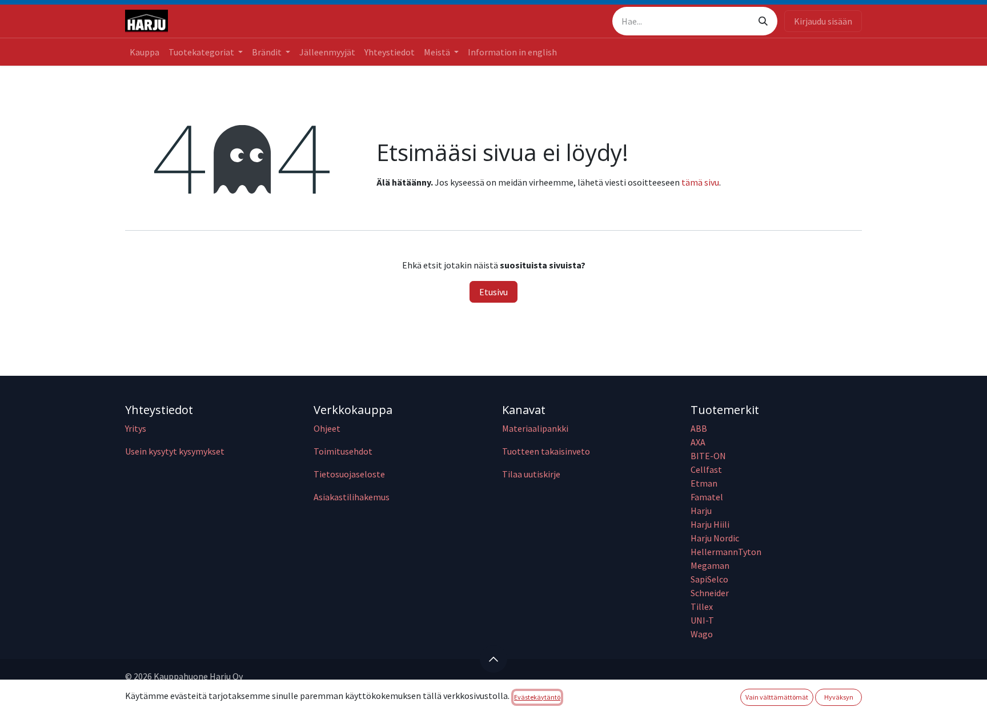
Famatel (708, 497)
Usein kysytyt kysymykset (174, 451)
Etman (704, 483)
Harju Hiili (710, 524)
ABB (699, 428)
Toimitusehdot (343, 451)
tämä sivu (700, 182)
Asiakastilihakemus (352, 497)
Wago (702, 634)
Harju (701, 510)
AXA (698, 442)
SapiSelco (709, 579)
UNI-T (702, 620)
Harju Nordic (715, 538)
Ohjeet (327, 428)
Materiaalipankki (535, 428)
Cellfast (707, 469)
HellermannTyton (727, 551)
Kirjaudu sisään (823, 21)
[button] (493, 659)
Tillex (702, 606)
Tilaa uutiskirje (531, 474)
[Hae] (763, 21)
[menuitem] (144, 52)
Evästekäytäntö (537, 697)
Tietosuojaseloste (349, 474)
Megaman (710, 565)
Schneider (711, 592)
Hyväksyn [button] (838, 697)
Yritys (135, 428)
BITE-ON (708, 455)
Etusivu (493, 292)
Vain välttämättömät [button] (776, 697)
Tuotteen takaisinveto (546, 451)
